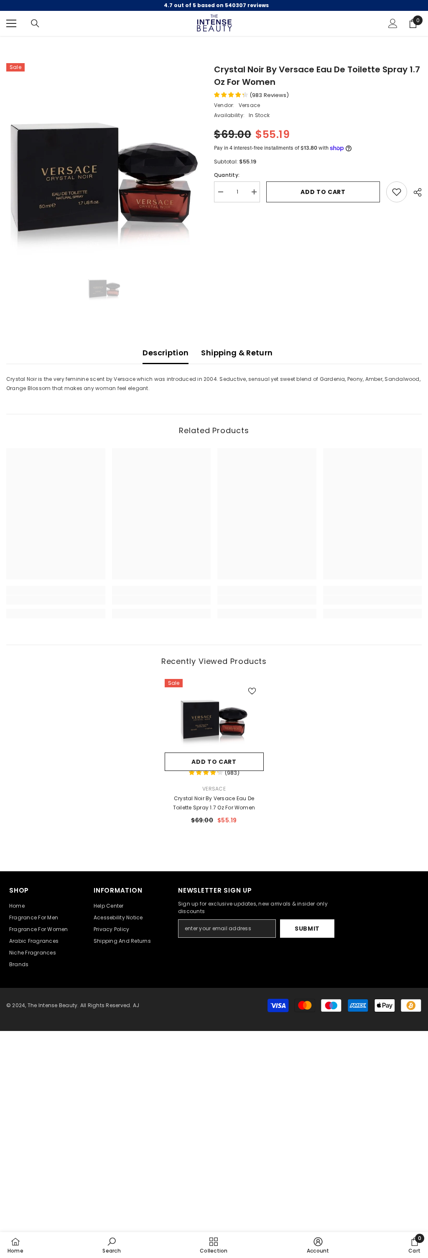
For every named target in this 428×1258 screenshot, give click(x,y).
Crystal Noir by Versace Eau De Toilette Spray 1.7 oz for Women (214, 803)
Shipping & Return (237, 352)
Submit (307, 928)
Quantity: (226, 175)
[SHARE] (414, 192)
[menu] (11, 23)
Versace (249, 105)
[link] (55, 600)
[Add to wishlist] (396, 191)
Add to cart (323, 192)
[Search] (35, 23)
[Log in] (392, 23)
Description (166, 352)
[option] (103, 160)
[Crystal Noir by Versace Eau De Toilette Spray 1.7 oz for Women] (214, 713)
